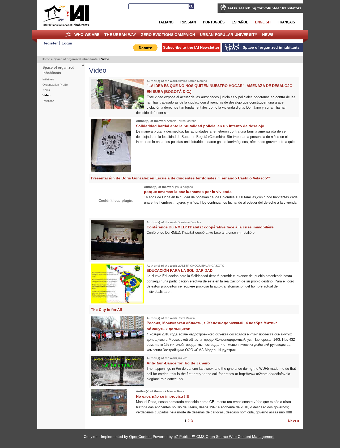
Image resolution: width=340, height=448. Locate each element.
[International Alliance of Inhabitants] (65, 15)
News (267, 34)
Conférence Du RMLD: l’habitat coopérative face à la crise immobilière (210, 227)
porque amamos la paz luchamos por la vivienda (188, 192)
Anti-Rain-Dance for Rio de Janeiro (178, 363)
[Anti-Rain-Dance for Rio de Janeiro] (117, 385)
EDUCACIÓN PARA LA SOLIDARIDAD (179, 270)
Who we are (87, 34)
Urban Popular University (228, 34)
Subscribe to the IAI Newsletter (191, 47)
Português (214, 22)
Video (46, 95)
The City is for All (106, 309)
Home (68, 34)
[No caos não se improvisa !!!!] (109, 415)
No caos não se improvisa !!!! (162, 396)
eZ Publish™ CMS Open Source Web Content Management (224, 436)
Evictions (48, 100)
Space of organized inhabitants (75, 59)
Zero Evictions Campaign (168, 34)
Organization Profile (55, 84)
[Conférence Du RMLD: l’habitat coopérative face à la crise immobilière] (117, 259)
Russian (188, 22)
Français (286, 22)
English (262, 22)
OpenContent (140, 436)
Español (240, 22)
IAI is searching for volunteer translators (264, 8)
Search (191, 6)
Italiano (165, 22)
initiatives (48, 79)
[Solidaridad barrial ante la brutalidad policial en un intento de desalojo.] (111, 171)
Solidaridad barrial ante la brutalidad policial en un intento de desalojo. (200, 126)
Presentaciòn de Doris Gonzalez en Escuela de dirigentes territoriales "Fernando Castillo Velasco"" (181, 178)
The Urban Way (120, 34)
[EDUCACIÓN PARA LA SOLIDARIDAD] (117, 302)
